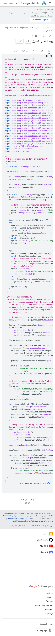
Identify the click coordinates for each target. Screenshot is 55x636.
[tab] (49, 51)
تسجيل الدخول (8, 3)
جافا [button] (49, 51)
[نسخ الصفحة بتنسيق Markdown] (21, 41)
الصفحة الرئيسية (48, 28)
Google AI (49, 609)
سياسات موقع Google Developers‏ (19, 518)
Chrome (49, 597)
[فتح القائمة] (49, 3)
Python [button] (25, 51)
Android (50, 593)
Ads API (36, 3)
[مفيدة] (36, 36)
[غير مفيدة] (32, 36)
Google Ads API (25, 28)
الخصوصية (43, 624)
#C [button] (42, 51)
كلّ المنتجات (49, 613)
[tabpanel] (27, 273)
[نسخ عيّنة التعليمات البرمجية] (51, 56)
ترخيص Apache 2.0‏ (9, 516)
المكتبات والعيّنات (44, 31)
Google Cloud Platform (44, 605)
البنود (51, 624)
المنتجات (37, 28)
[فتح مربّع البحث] (16, 3)
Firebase (49, 601)
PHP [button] (34, 51)
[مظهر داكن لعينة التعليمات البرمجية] (47, 56)
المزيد (16, 51)
